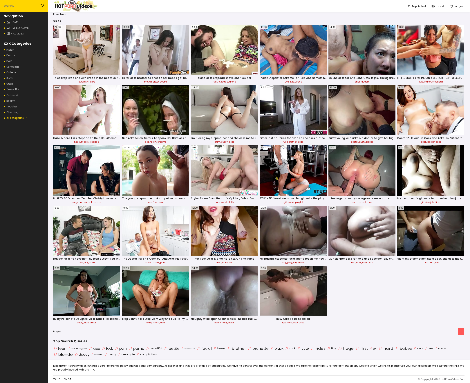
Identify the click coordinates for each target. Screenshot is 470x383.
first (364, 348)
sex (230, 262)
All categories (15, 118)
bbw (295, 322)
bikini (86, 81)
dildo (300, 141)
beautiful (156, 348)
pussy (224, 141)
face (155, 202)
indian (427, 81)
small (93, 322)
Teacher (11, 106)
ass (147, 141)
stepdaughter (79, 348)
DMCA (67, 379)
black (279, 348)
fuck (215, 81)
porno (138, 348)
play (289, 262)
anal (357, 81)
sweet (224, 202)
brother (148, 81)
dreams (161, 141)
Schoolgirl (12, 67)
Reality (10, 101)
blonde (65, 354)
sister (156, 81)
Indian (10, 50)
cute (217, 202)
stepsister (437, 81)
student (87, 202)
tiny (86, 262)
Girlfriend (12, 95)
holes (231, 322)
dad (86, 322)
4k (362, 81)
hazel (77, 141)
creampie (128, 354)
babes (406, 348)
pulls (438, 141)
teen (81, 262)
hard (225, 262)
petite (174, 348)
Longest (459, 6)
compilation (148, 354)
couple (442, 348)
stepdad (223, 81)
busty (362, 141)
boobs (163, 81)
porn (123, 348)
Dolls (9, 61)
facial (206, 348)
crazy (112, 354)
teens (221, 348)
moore (84, 141)
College (11, 72)
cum (217, 141)
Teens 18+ (12, 89)
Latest (440, 6)
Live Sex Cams (20, 28)
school (362, 202)
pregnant (77, 202)
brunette (260, 348)
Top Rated (419, 6)
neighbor (356, 262)
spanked (287, 322)
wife (364, 262)
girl (285, 202)
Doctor (10, 55)
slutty (231, 202)
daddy (84, 354)
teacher (97, 202)
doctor (354, 141)
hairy (224, 322)
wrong (298, 81)
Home (14, 22)
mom (156, 322)
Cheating (12, 112)
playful (299, 202)
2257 (56, 379)
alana (232, 81)
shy (284, 262)
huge (348, 348)
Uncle (10, 84)
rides (321, 348)
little (80, 81)
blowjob (429, 202)
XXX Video (17, 33)
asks (92, 81)
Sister (9, 78)
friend (438, 202)
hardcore (190, 348)
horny (149, 322)
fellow (153, 141)
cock (423, 141)
